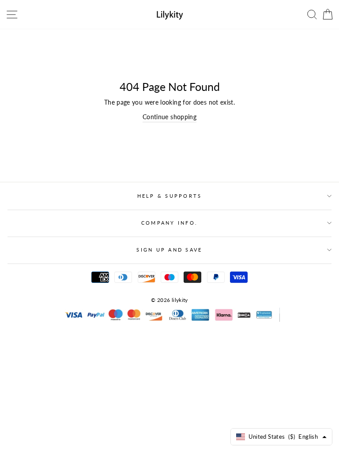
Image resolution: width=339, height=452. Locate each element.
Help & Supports (169, 196)
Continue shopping (169, 117)
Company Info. (169, 223)
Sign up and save (169, 249)
